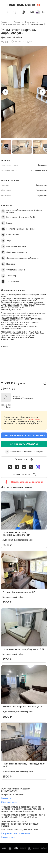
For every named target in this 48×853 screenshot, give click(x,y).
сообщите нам (32, 419)
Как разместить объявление (15, 833)
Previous (5, 92)
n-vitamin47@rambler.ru (23, 398)
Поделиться (21, 459)
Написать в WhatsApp (26, 444)
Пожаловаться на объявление (27, 482)
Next (43, 92)
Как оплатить (8, 837)
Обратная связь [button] (9, 802)
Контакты (6, 798)
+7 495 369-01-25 (28, 817)
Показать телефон (24, 435)
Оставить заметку (21, 475)
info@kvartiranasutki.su (12, 794)
